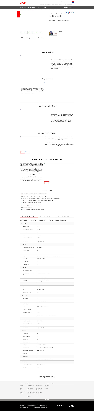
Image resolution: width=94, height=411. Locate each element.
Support (53, 383)
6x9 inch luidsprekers (39, 385)
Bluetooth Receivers (31, 389)
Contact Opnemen (55, 4)
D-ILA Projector (47, 385)
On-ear (21, 388)
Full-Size (21, 393)
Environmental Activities (31, 405)
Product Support (41, 4)
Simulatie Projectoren (68, 4)
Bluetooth (21, 385)
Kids (21, 392)
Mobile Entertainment (31, 383)
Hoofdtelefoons (23, 383)
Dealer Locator (33, 37)
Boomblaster (32, 9)
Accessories (38, 395)
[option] (61, 33)
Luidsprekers (29, 396)
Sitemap (29, 404)
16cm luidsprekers (39, 389)
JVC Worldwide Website (42, 405)
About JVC (22, 405)
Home (21, 9)
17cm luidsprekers (39, 388)
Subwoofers (38, 393)
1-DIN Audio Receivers (31, 392)
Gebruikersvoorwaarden (37, 407)
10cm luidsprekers (39, 392)
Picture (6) (25, 37)
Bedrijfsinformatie (48, 4)
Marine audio (30, 395)
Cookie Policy (47, 407)
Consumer (24, 9)
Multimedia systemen (31, 385)
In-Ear (21, 389)
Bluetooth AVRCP (26, 264)
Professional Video (61, 4)
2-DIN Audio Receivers (31, 393)
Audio (28, 9)
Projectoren (47, 383)
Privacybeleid (43, 407)
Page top (47, 399)
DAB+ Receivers (30, 388)
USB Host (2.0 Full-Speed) (27, 309)
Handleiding (42, 37)
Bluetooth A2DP (25, 261)
